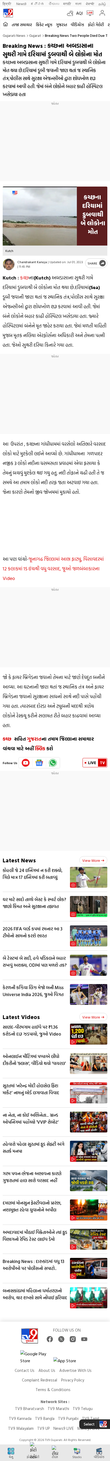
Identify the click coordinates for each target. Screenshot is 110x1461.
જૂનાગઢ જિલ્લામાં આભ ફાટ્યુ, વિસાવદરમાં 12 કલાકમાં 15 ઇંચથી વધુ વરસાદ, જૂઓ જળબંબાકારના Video (53, 568)
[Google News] (39, 763)
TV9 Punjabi (68, 1418)
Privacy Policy (72, 1380)
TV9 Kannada (20, 1418)
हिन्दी (7, 3)
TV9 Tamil (90, 1418)
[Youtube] (26, 763)
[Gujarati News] (8, 13)
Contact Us (24, 1370)
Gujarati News (14, 35)
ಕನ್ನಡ (37, 3)
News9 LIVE (63, 1428)
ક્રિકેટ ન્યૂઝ (44, 25)
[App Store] (69, 1362)
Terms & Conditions (53, 1390)
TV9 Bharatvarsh (29, 1408)
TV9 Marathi (58, 1408)
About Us (46, 1370)
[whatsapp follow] (53, 763)
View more (91, 860)
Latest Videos (21, 1016)
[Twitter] (61, 1339)
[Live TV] (89, 13)
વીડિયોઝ (77, 25)
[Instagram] (73, 1339)
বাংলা (78, 3)
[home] (5, 24)
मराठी (67, 3)
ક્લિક (40, 748)
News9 (21, 3)
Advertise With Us (75, 1370)
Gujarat (35, 35)
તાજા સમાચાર (22, 25)
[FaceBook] (50, 1339)
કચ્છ (24, 277)
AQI (79, 13)
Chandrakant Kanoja (32, 261)
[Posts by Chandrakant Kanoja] (9, 264)
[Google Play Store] (36, 1357)
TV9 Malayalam (21, 1428)
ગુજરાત (61, 25)
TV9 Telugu (83, 1408)
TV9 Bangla (44, 1418)
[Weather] (71, 13)
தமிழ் (102, 3)
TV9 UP (43, 1428)
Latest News (19, 860)
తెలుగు (54, 3)
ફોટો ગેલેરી (96, 25)
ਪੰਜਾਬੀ (90, 3)
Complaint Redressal (39, 1380)
